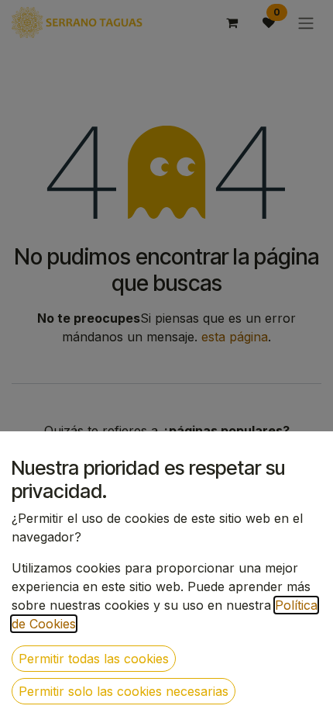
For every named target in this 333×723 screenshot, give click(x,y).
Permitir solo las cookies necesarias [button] (123, 691)
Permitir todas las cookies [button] (94, 658)
